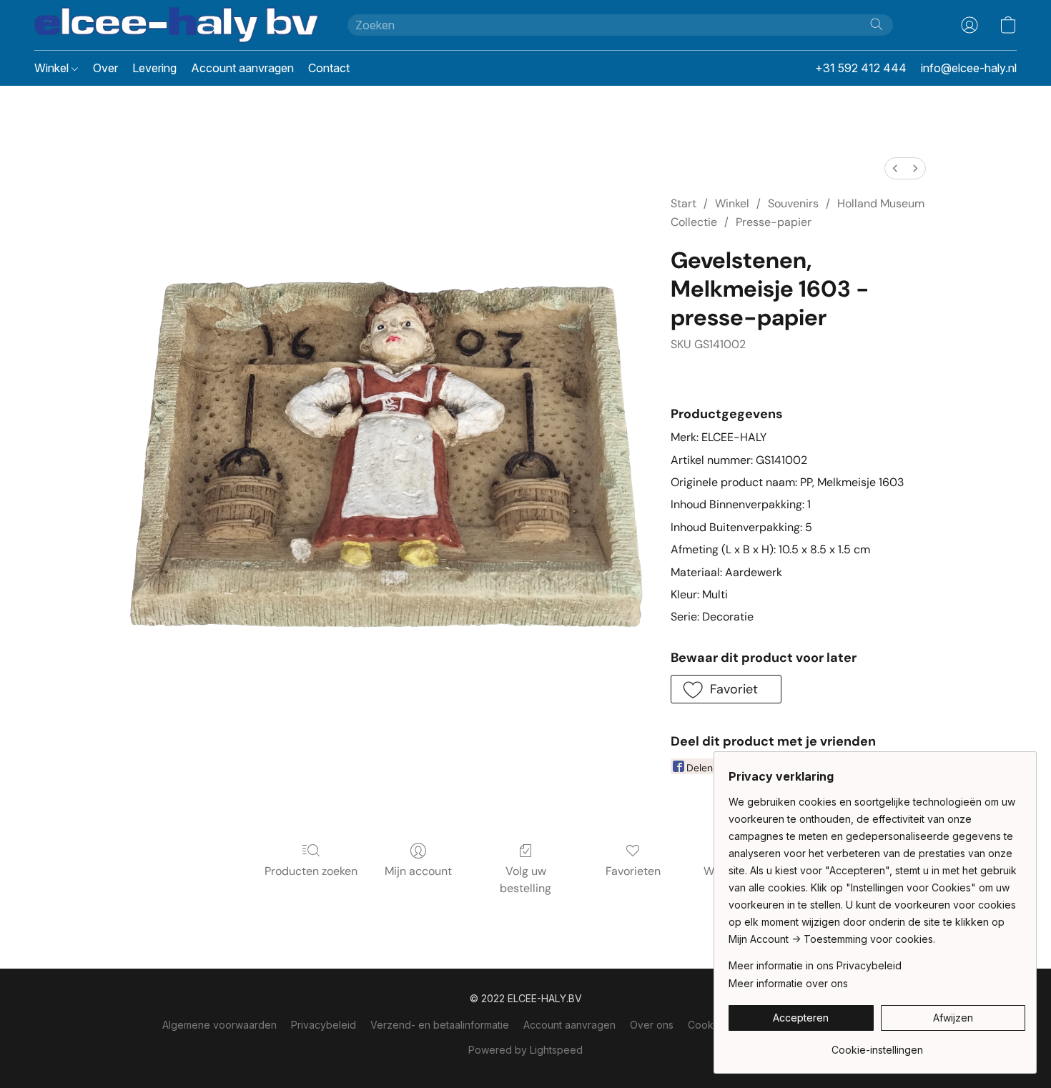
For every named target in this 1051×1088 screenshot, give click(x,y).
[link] (877, 1045)
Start (683, 203)
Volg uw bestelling (525, 880)
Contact (329, 68)
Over (105, 68)
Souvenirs (793, 203)
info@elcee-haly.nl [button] (969, 68)
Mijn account (418, 871)
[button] (176, 25)
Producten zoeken (311, 871)
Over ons (651, 1025)
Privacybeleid (323, 1025)
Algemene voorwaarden (219, 1025)
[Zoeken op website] (876, 24)
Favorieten (633, 871)
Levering (154, 68)
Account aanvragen (242, 68)
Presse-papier (773, 221)
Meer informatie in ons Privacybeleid (815, 965)
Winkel (52, 68)
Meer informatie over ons (788, 983)
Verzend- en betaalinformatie (439, 1025)
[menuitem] (895, 168)
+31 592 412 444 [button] (861, 68)
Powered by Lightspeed (525, 1050)
